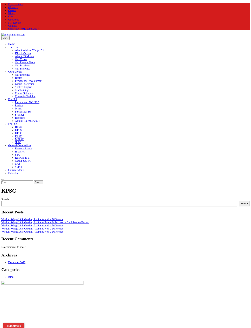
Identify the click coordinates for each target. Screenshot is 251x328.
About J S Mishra (24, 56)
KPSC (18, 133)
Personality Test (23, 111)
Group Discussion (24, 83)
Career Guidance (24, 93)
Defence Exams (23, 148)
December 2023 (16, 262)
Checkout (13, 19)
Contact (12, 25)
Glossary (13, 7)
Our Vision (21, 59)
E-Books (13, 173)
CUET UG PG (23, 160)
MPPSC (19, 139)
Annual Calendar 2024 (27, 120)
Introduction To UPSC (27, 102)
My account (14, 22)
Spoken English (23, 87)
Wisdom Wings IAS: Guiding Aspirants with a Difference (32, 219)
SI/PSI (18, 166)
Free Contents (15, 4)
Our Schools (15, 71)
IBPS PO (20, 151)
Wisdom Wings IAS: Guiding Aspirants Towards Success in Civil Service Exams (45, 222)
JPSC (18, 142)
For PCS (13, 123)
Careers (12, 10)
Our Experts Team (25, 62)
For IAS (12, 99)
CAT (17, 163)
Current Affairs (16, 170)
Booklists (20, 117)
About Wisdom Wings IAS (29, 50)
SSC (17, 154)
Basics (18, 77)
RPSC (18, 136)
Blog (10, 276)
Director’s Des (23, 53)
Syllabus (19, 114)
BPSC (18, 126)
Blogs (11, 13)
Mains (18, 108)
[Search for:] (17, 182)
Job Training (22, 90)
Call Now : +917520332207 (23, 28)
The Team (13, 47)
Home (11, 44)
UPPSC (19, 130)
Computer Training (25, 96)
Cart (10, 16)
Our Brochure (22, 65)
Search (5, 199)
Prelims (19, 105)
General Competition (19, 145)
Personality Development (28, 80)
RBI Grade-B (22, 157)
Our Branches (22, 68)
